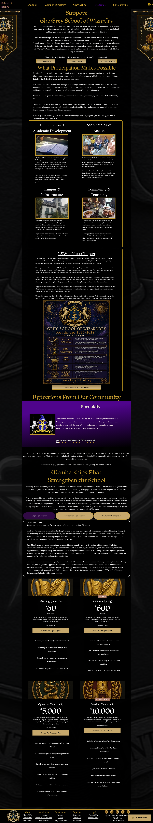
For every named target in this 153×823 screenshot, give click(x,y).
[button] (93, 815)
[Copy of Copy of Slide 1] (65, 442)
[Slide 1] (59, 442)
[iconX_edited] (128, 812)
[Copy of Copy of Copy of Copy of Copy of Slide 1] (73, 442)
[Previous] (27, 424)
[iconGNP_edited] (112, 812)
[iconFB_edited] (123, 812)
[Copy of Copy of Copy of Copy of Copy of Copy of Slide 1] (76, 442)
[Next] (125, 424)
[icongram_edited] (106, 812)
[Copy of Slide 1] (62, 442)
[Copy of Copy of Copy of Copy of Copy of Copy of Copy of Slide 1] (79, 442)
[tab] (39, 516)
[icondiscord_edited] (117, 812)
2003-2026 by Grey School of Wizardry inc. (118, 816)
